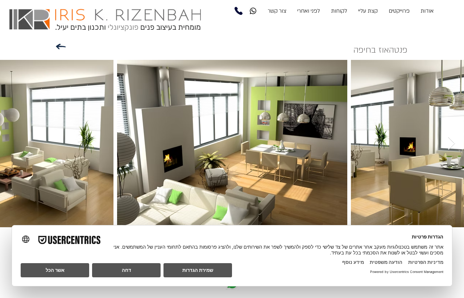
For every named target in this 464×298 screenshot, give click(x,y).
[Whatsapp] (253, 11)
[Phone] (239, 11)
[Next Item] (451, 143)
